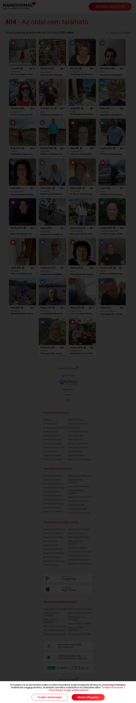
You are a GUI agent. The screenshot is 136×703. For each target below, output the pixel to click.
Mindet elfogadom (88, 697)
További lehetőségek (49, 697)
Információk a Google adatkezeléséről (69, 690)
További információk (112, 687)
